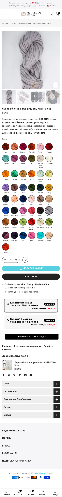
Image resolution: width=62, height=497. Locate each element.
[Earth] (40, 198)
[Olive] (31, 158)
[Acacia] (49, 235)
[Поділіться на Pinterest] (14, 375)
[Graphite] (5, 198)
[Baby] (31, 235)
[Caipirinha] (49, 221)
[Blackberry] (14, 235)
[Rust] (5, 146)
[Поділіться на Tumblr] (20, 375)
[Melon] (5, 173)
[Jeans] (23, 187)
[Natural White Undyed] (40, 158)
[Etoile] (31, 198)
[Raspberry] (23, 146)
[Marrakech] (23, 173)
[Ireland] (40, 187)
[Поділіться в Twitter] (9, 375)
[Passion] (49, 146)
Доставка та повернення (27, 346)
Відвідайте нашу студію (21, 6)
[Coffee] (40, 210)
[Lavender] (5, 187)
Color (4, 139)
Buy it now (31, 276)
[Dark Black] (14, 210)
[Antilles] (40, 235)
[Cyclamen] (23, 210)
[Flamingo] (14, 198)
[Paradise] (5, 158)
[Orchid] (14, 158)
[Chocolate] (14, 221)
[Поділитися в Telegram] (25, 375)
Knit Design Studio (44, 473)
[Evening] (23, 198)
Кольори (6, 346)
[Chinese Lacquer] (31, 221)
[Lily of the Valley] (40, 173)
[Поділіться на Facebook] (3, 375)
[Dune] (49, 198)
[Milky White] (49, 158)
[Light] (49, 173)
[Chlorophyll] (23, 221)
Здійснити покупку (45, 3)
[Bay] (23, 235)
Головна (6, 23)
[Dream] (5, 210)
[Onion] (23, 158)
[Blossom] (5, 235)
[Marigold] (31, 173)
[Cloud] (49, 210)
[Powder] (40, 146)
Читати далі (39, 133)
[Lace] (14, 187)
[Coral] (31, 210)
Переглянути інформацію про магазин (22, 292)
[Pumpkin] (31, 146)
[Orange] (5, 247)
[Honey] (49, 187)
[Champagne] (40, 221)
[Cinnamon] (5, 221)
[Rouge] (14, 146)
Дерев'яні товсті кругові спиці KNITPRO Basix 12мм (36, 363)
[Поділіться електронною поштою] (31, 375)
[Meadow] (14, 173)
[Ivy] (31, 187)
